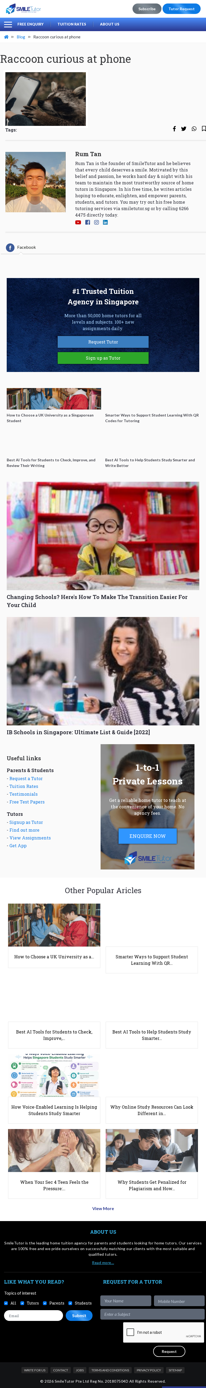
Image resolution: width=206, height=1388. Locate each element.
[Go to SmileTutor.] (6, 36)
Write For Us (34, 1370)
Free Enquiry (30, 24)
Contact (60, 1370)
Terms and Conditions (110, 1370)
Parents (56, 1303)
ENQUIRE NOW (148, 836)
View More (103, 1208)
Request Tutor (103, 342)
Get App (18, 845)
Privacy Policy (149, 1370)
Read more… (103, 1262)
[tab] (21, 247)
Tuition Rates (71, 24)
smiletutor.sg (135, 208)
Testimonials (23, 794)
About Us (109, 24)
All (13, 1303)
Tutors (33, 1303)
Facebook (26, 247)
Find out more (24, 830)
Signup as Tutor (26, 822)
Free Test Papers (27, 802)
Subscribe (147, 8)
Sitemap (175, 1370)
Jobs (80, 1370)
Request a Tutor (26, 778)
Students (83, 1303)
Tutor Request (181, 8)
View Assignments (30, 838)
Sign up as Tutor (103, 358)
